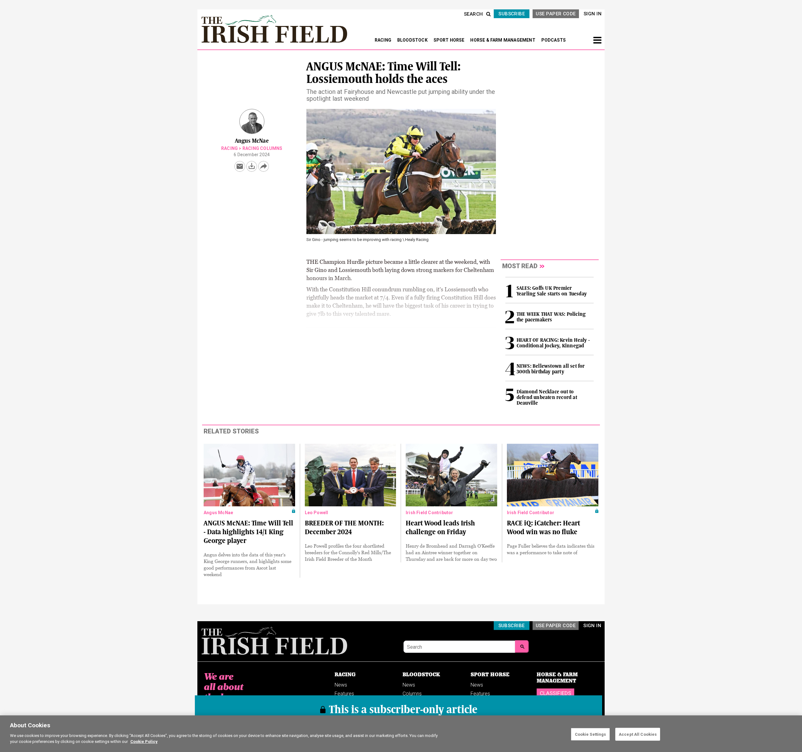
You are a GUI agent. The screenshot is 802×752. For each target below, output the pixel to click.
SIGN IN (593, 14)
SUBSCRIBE (511, 14)
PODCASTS (553, 40)
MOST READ (520, 266)
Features (344, 694)
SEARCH (473, 14)
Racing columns (262, 148)
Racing (229, 148)
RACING (383, 40)
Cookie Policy (144, 741)
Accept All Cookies (638, 734)
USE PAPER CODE (555, 14)
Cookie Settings (590, 734)
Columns (412, 694)
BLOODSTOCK (413, 40)
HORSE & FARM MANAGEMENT (503, 40)
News (341, 685)
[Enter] (522, 646)
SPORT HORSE (450, 40)
